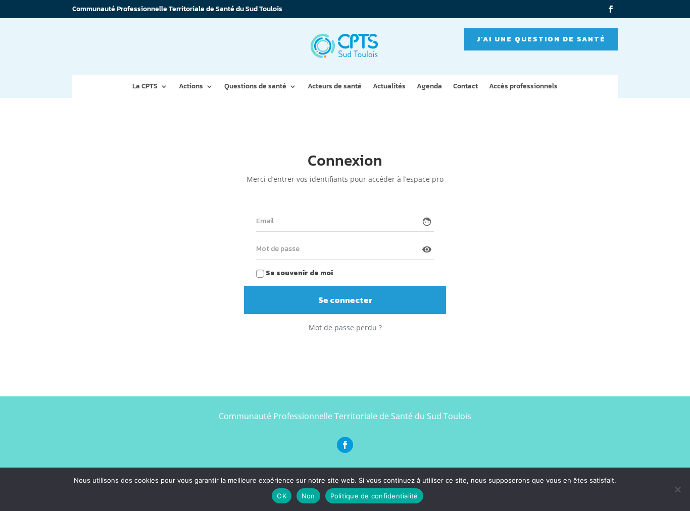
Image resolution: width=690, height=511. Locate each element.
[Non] (677, 489)
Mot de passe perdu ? (345, 327)
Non (308, 496)
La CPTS (145, 87)
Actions (191, 87)
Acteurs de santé (335, 87)
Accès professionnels (523, 87)
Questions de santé (255, 87)
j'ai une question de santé (541, 39)
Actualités (389, 87)
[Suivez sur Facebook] (611, 9)
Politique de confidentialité (374, 496)
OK (281, 496)
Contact (465, 87)
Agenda (429, 87)
